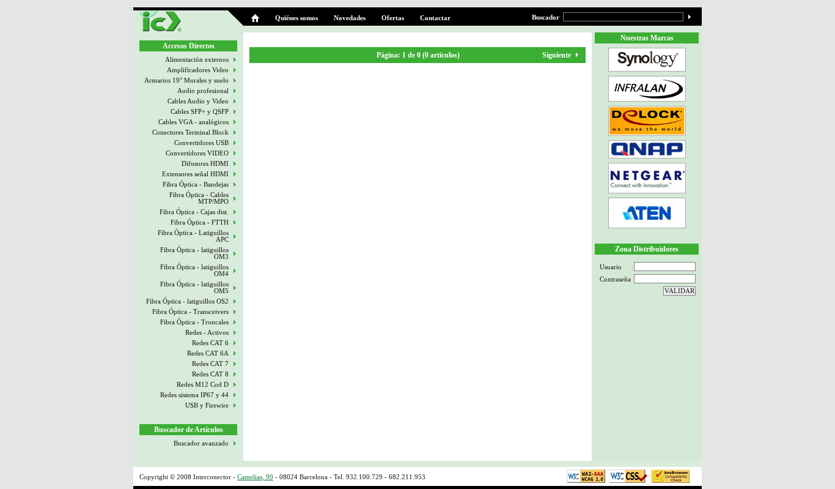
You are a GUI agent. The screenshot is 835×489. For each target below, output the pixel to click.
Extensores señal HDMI (195, 174)
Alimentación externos (197, 59)
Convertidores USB (201, 143)
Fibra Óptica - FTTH (200, 222)
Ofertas (392, 18)
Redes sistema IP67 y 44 (194, 395)
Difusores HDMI (205, 163)
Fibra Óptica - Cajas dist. (194, 212)
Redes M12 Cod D (203, 384)
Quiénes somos (296, 18)
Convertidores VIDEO (197, 153)
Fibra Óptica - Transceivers (190, 311)
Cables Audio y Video (198, 101)
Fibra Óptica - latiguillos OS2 (187, 301)
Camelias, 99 (255, 476)
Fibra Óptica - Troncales (194, 322)
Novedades (350, 18)
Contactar (435, 18)
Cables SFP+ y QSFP (200, 111)
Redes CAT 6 (210, 343)
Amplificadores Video (198, 70)
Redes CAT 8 (210, 374)
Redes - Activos (207, 332)
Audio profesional (203, 91)
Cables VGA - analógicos (193, 122)
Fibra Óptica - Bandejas (196, 184)
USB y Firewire (207, 405)
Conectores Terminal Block (190, 132)
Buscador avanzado (201, 443)
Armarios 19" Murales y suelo (186, 80)
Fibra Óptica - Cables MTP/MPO (199, 198)
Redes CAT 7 (210, 363)
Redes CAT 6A (208, 353)
